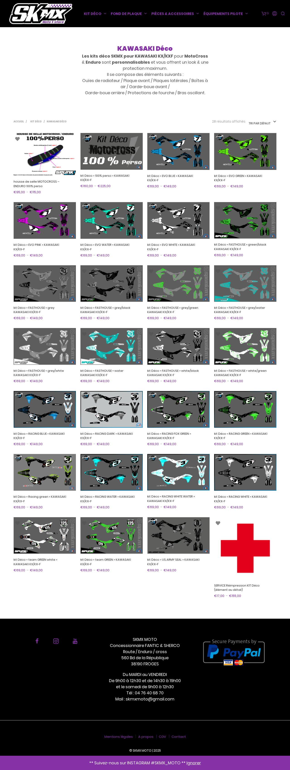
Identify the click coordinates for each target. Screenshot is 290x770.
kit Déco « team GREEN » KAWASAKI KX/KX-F (105, 562)
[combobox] (262, 122)
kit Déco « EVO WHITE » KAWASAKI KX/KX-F (171, 247)
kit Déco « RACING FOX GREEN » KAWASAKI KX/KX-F (169, 436)
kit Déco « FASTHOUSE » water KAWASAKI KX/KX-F (101, 373)
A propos (145, 736)
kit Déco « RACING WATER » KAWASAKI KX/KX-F (107, 499)
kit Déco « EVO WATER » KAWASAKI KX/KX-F (104, 247)
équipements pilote (223, 13)
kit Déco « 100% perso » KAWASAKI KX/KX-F (104, 178)
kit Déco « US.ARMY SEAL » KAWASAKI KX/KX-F (173, 562)
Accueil (19, 121)
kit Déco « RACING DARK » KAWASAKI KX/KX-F (106, 436)
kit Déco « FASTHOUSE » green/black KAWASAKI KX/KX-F (240, 246)
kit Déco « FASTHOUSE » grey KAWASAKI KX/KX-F (34, 310)
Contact (179, 736)
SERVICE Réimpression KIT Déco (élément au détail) (237, 587)
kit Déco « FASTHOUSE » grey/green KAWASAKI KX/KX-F (172, 310)
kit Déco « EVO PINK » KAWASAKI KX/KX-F (36, 247)
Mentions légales (118, 736)
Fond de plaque (126, 13)
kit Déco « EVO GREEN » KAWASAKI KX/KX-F (238, 178)
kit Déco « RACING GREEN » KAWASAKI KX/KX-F (240, 436)
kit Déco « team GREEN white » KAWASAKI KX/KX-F (35, 562)
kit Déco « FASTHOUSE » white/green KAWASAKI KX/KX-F (240, 373)
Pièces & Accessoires (172, 13)
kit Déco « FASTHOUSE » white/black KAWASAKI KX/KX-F (173, 373)
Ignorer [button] (193, 763)
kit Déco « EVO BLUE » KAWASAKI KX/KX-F (170, 178)
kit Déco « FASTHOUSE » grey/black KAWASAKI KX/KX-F (105, 310)
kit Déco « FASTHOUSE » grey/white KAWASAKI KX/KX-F (39, 373)
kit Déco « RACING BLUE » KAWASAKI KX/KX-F (39, 436)
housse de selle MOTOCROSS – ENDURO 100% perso (36, 183)
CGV (162, 736)
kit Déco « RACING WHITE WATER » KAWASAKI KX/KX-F (171, 498)
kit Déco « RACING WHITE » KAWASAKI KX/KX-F (240, 499)
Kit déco (92, 13)
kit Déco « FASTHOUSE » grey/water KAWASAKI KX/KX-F (239, 310)
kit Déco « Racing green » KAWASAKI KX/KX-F (40, 499)
